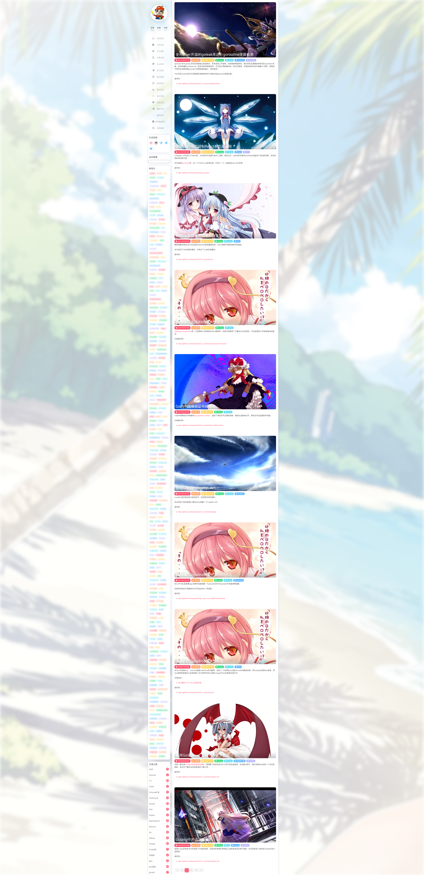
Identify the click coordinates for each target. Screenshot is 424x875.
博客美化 (154, 563)
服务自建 (154, 643)
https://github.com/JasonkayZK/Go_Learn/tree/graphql (197, 512)
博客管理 (162, 559)
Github (153, 295)
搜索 (159, 614)
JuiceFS (153, 345)
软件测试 (163, 719)
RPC (152, 417)
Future (160, 282)
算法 (162, 664)
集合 (152, 744)
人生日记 (163, 534)
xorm (165, 521)
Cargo (162, 219)
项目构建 (163, 752)
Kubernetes (162, 349)
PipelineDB (162, 400)
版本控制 (154, 660)
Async (153, 190)
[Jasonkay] (159, 13)
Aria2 (164, 186)
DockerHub (154, 257)
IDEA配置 (154, 320)
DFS (162, 240)
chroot (160, 492)
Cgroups (162, 224)
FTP (161, 278)
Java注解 (163, 337)
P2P (152, 396)
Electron (153, 270)
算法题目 (154, 668)
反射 (152, 568)
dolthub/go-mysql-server (182, 331)
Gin (152, 291)
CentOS (153, 224)
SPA (166, 425)
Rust (159, 425)
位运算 (163, 538)
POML (159, 396)
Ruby (152, 425)
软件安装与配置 (156, 714)
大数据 (164, 580)
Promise (153, 408)
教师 (162, 618)
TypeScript (163, 463)
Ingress (161, 324)
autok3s (159, 488)
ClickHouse (154, 232)
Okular (162, 391)
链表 (162, 735)
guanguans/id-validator (202, 415)
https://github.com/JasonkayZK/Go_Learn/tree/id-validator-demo (200, 425)
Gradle (153, 312)
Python (153, 412)
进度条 (160, 723)
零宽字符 (160, 744)
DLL (152, 245)
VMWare (163, 471)
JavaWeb (160, 333)
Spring (153, 446)
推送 (152, 614)
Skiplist (166, 438)
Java (152, 333)
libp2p (164, 509)
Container (154, 240)
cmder (153, 496)
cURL (152, 492)
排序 (162, 609)
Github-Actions (155, 299)
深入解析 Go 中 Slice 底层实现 (189, 683)
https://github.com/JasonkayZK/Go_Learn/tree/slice (196, 692)
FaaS (152, 282)
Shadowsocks (155, 438)
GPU (158, 287)
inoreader (164, 500)
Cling (163, 232)
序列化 (163, 597)
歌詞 (158, 647)
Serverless (161, 433)
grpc (160, 496)
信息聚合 (160, 542)
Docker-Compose (156, 253)
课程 (152, 706)
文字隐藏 (154, 630)
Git (158, 291)
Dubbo (153, 261)
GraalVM (164, 307)
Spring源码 (154, 450)
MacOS (163, 366)
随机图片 (160, 739)
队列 (152, 739)
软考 (152, 723)
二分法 (153, 526)
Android (161, 178)
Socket (160, 442)
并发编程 (163, 593)
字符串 (153, 584)
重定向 (160, 731)
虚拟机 (153, 693)
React (165, 417)
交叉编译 (162, 530)
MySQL (153, 375)
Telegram (163, 458)
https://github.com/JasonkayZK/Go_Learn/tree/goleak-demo (199, 83)
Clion (152, 236)
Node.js (153, 391)
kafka (159, 505)
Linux (159, 362)
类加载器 (163, 668)
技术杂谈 (154, 609)
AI (166, 173)
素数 (152, 672)
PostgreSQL (155, 404)
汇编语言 (164, 651)
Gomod (162, 303)
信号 (152, 542)
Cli (163, 228)
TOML (162, 454)
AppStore (154, 182)
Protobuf (163, 408)
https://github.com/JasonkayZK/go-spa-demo (193, 173)
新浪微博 (154, 635)
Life (152, 362)
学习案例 (154, 588)
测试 (152, 656)
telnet (161, 517)
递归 (152, 731)
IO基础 (152, 855)
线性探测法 (161, 672)
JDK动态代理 (155, 328)
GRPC (165, 287)
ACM (159, 173)
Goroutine (154, 307)
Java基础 (154, 337)
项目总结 (154, 752)
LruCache (154, 366)
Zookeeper (162, 484)
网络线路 (154, 685)
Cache (161, 215)
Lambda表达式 (161, 354)
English (162, 270)
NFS (152, 379)
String (164, 450)
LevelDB (153, 358)
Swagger (154, 454)
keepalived (154, 509)
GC (152, 287)
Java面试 (163, 341)
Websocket (154, 479)
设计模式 (164, 702)
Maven (153, 370)
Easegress (162, 261)
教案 (152, 622)
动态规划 (160, 555)
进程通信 (154, 727)
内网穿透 (163, 547)
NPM (165, 379)
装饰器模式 (154, 698)
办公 (152, 555)
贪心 (152, 710)
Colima (160, 236)
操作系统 (154, 618)
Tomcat (153, 463)
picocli (153, 517)
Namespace (155, 383)
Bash (152, 194)
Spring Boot (162, 446)
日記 (160, 639)
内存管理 (154, 547)
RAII (160, 412)
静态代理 (154, 748)
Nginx (162, 387)
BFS (160, 190)
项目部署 (154, 756)
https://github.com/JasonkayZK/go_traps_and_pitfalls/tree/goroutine (201, 598)
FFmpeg (153, 278)
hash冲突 (154, 500)
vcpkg (158, 521)
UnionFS (153, 471)
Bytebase (154, 203)
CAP (152, 207)
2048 (152, 173)
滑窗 (159, 656)
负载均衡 (160, 706)
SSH (152, 433)
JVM (164, 328)
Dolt (163, 257)
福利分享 (154, 664)
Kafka (153, 349)
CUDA (153, 215)
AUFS (153, 178)
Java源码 (154, 341)
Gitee (164, 291)
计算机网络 (154, 702)
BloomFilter (154, 198)
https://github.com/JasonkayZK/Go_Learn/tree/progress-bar (198, 777)
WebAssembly (162, 475)
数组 (160, 626)
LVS (152, 354)
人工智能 (154, 534)
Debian (160, 245)
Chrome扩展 (155, 228)
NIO (159, 379)
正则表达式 (154, 651)
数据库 (153, 626)
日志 (162, 635)
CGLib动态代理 (155, 211)
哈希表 (153, 572)
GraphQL (162, 312)
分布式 (164, 551)
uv (152, 521)
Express (160, 274)
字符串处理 (162, 584)
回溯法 (153, 576)
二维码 (153, 530)
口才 (159, 568)
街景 (160, 693)
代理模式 (154, 538)
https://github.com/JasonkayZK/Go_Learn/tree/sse (195, 259)
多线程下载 (154, 580)
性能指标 (163, 605)
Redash (153, 421)
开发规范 (160, 601)
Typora (153, 467)
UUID (161, 467)
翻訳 (162, 685)
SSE (160, 429)
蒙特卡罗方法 (163, 689)
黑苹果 (163, 756)
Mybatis (162, 375)
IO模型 (153, 324)
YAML (153, 484)
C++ (162, 203)
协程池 (153, 559)
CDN (159, 207)
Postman (165, 404)
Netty (164, 383)
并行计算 (154, 597)
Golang (153, 303)
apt (152, 488)
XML (163, 479)
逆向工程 (163, 727)
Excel (153, 274)
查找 (162, 643)
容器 (162, 588)
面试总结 (163, 748)
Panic (153, 400)
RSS (159, 417)
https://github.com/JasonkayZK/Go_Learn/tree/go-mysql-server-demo (202, 344)
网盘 (160, 681)
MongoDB (162, 370)
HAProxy (154, 316)
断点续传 (163, 630)
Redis (161, 421)
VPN (152, 475)
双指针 (163, 563)
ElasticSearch (155, 266)
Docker (153, 249)
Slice (152, 442)
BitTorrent (161, 194)
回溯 (160, 572)
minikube (154, 513)
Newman (154, 387)
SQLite (153, 429)
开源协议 (154, 605)
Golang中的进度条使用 (194, 764)
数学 (159, 622)
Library (162, 358)
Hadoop (163, 316)
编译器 (153, 681)
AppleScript (154, 186)
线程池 (153, 677)
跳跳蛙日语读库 (162, 710)
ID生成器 (163, 320)
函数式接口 (154, 551)
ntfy (162, 513)
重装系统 (154, 735)
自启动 (153, 689)
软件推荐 (154, 719)
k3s (152, 505)
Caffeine (154, 219)
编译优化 (162, 677)
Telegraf (153, 458)
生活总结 (163, 660)
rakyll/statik (186, 163)
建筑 (152, 601)
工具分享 (154, 593)
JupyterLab (163, 345)
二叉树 (161, 526)
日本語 (153, 639)
